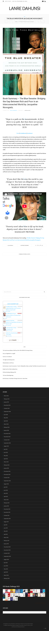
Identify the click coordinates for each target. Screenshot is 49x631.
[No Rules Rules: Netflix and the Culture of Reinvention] (9, 596)
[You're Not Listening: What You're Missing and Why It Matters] (6, 596)
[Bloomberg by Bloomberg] (34, 596)
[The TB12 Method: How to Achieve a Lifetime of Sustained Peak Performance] (4, 315)
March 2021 (6, 537)
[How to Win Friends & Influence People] (9, 592)
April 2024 (6, 421)
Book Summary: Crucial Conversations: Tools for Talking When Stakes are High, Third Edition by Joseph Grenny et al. (24, 366)
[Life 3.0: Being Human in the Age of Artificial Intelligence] (26, 595)
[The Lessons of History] (11, 600)
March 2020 (6, 575)
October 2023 (6, 439)
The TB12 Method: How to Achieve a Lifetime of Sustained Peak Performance (13, 315)
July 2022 (5, 487)
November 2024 (7, 405)
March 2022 (6, 499)
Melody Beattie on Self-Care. (8, 362)
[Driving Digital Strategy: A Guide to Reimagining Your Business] (9, 600)
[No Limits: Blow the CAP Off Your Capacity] (21, 592)
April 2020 (6, 572)
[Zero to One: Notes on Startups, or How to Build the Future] (19, 592)
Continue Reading (24, 245)
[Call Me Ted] (4, 596)
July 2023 (5, 449)
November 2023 (7, 436)
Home (16, 21)
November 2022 (7, 474)
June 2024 (6, 414)
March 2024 (6, 424)
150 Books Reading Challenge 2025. (9, 372)
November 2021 (7, 512)
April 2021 (6, 534)
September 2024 (7, 411)
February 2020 (7, 578)
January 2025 (6, 402)
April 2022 (6, 496)
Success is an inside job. (7, 356)
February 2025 (6, 399)
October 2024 (7, 408)
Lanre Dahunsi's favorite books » (40, 603)
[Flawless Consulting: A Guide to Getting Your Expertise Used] (16, 595)
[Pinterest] (40, 245)
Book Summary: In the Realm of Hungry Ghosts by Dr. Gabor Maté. (15, 378)
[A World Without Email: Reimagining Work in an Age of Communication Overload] (16, 600)
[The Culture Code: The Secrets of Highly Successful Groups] (36, 596)
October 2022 (6, 477)
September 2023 (7, 443)
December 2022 (7, 471)
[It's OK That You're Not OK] (19, 596)
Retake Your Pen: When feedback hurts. (10, 369)
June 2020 (6, 565)
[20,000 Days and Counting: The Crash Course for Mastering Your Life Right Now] (44, 596)
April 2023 (6, 458)
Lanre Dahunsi (27, 110)
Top (45, 628)
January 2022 (6, 506)
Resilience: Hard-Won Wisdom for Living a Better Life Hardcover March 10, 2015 (14, 322)
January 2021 (6, 543)
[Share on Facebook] (37, 245)
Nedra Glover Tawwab (7, 311)
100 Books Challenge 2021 (11, 586)
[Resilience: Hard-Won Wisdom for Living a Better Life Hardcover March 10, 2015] (4, 323)
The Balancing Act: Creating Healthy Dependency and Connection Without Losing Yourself (13, 308)
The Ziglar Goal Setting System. (9, 359)
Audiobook (29, 133)
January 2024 (6, 430)
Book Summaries (13, 110)
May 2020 (6, 569)
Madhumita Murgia (9, 330)
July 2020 (6, 562)
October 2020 (7, 553)
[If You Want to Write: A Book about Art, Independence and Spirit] (16, 592)
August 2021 (6, 521)
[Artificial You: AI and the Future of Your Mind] (4, 335)
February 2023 (6, 465)
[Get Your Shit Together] (21, 596)
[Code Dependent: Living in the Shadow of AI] (4, 330)
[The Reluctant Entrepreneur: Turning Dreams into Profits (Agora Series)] (26, 592)
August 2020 (6, 559)
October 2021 (6, 515)
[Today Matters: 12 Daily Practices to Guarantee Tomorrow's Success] (31, 592)
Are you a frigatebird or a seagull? (20, 1)
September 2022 (7, 480)
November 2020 (7, 550)
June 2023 (6, 452)
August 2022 (6, 484)
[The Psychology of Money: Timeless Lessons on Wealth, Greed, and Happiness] (24, 596)
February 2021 (6, 540)
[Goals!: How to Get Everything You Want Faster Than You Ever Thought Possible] (6, 592)
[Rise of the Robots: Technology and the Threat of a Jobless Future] (14, 600)
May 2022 (6, 493)
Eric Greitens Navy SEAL (7, 325)
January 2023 (6, 468)
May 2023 (6, 455)
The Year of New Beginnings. (8, 375)
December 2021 (7, 509)
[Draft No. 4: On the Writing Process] (39, 596)
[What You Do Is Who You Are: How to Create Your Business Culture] (29, 596)
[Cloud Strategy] (4, 600)
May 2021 (6, 531)
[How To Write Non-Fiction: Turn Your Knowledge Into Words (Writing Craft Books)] (14, 596)
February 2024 (6, 427)
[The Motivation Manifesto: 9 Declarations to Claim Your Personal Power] (29, 591)
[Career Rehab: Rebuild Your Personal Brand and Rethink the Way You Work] (34, 592)
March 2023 (6, 461)
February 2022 (6, 502)
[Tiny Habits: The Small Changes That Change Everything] (31, 596)
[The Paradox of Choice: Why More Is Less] (14, 592)
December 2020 (7, 546)
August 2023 (6, 446)
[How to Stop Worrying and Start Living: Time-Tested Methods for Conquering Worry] (6, 600)
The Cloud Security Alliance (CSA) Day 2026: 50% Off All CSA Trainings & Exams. (18, 350)
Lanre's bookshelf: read (12, 303)
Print (18, 133)
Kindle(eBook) (23, 133)
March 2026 (6, 395)
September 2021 (7, 518)
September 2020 (7, 556)
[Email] (42, 245)
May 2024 (6, 417)
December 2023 (7, 433)
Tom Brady (5, 318)
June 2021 (6, 528)
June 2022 (6, 490)
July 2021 (5, 524)
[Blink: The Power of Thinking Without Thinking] (4, 592)
